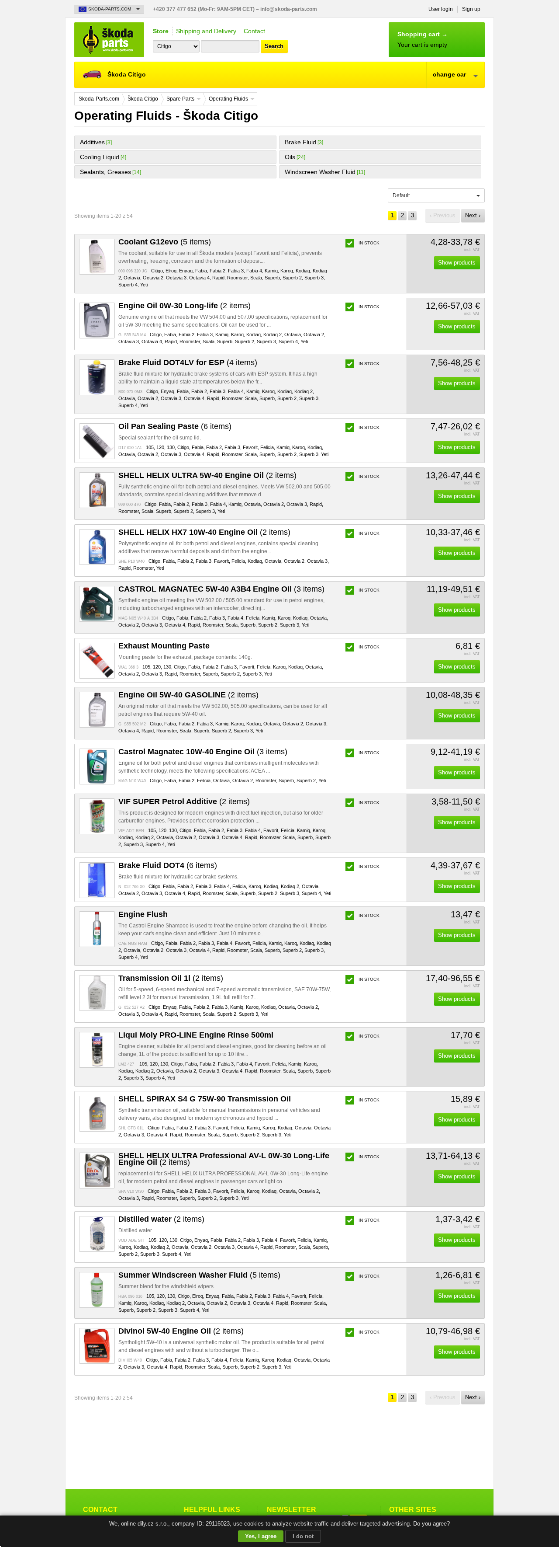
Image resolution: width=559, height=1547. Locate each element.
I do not (303, 1536)
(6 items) (174, 426)
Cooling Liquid (99, 156)
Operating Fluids (228, 99)
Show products (457, 262)
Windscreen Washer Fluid (320, 171)
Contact (254, 31)
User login (440, 9)
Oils (290, 156)
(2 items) (184, 305)
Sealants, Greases (105, 171)
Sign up (471, 9)
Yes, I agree (260, 1536)
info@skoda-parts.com (288, 9)
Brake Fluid (300, 142)
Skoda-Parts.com (109, 39)
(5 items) (164, 241)
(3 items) (221, 589)
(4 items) (187, 362)
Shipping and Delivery (206, 31)
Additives (92, 142)
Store (161, 31)
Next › (472, 215)
